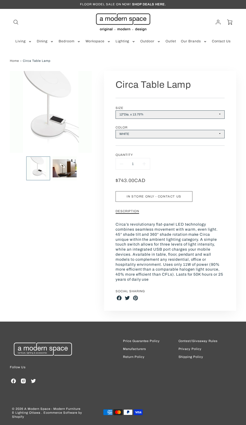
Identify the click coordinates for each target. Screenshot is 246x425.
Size (119, 108)
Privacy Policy (190, 349)
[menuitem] (23, 41)
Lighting (122, 41)
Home (14, 61)
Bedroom (66, 41)
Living (20, 41)
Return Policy (133, 357)
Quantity (124, 155)
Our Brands (191, 41)
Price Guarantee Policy (141, 341)
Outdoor (147, 41)
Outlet (171, 41)
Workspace (95, 41)
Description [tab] (127, 211)
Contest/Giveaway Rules (198, 341)
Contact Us (221, 41)
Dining (42, 41)
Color (122, 127)
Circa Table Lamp (36, 61)
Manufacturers (134, 349)
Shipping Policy (190, 357)
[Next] (95, 111)
